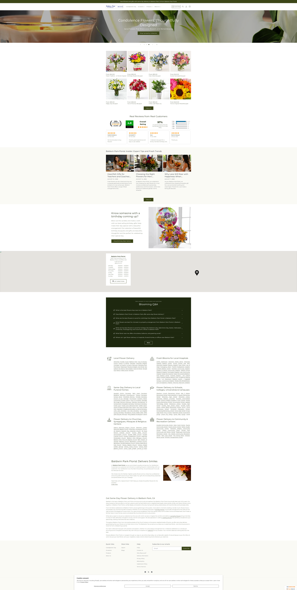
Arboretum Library (175, 404)
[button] (141, 6)
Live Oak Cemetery (133, 411)
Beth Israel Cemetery (140, 393)
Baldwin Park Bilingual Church (137, 438)
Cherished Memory (129, 397)
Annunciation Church (120, 434)
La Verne (129, 365)
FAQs (138, 547)
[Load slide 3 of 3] (149, 44)
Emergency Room (165, 367)
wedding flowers (167, 517)
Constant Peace (142, 398)
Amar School (181, 400)
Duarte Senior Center (174, 427)
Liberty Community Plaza (171, 430)
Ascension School (177, 412)
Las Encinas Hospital (168, 381)
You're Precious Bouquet (134, 103)
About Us (108, 555)
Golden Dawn (143, 405)
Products (108, 553)
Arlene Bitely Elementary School (171, 407)
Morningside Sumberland (135, 414)
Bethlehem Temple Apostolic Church (124, 443)
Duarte (121, 363)
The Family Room (178, 435)
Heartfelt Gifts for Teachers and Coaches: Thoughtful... (119, 175)
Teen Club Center (166, 435)
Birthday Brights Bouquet (135, 76)
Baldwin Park (133, 361)
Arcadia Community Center (165, 425)
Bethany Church (124, 441)
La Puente (123, 365)
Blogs (123, 550)
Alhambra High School (169, 397)
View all (148, 108)
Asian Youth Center (179, 425)
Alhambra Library (184, 397)
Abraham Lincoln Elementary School (168, 393)
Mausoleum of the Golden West (134, 412)
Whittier (131, 370)
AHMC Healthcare (162, 361)
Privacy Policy (84, 582)
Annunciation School (179, 402)
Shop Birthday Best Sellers (122, 241)
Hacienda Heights (141, 363)
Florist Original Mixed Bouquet (179, 103)
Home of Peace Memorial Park (123, 407)
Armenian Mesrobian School (180, 409)
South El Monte (137, 368)
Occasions (109, 550)
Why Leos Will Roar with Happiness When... (176, 175)
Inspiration (120, 409)
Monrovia (135, 365)
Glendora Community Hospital (181, 368)
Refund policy (140, 561)
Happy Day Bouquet (112, 103)
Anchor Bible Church (139, 432)
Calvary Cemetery (141, 395)
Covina (116, 363)
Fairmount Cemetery (141, 404)
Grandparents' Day (111, 547)
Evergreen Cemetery (128, 404)
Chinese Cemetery (141, 397)
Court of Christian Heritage (138, 400)
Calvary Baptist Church (129, 445)
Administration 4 (173, 395)
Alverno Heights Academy (169, 400)
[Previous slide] (140, 44)
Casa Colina (181, 365)
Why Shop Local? (141, 553)
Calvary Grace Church (131, 446)
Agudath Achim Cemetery (122, 393)
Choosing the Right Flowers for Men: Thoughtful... (145, 175)
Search (123, 547)
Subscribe (186, 548)
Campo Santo (118, 397)
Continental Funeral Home (122, 400)
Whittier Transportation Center (174, 437)
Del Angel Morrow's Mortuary (122, 402)
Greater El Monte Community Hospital (168, 370)
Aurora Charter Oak (179, 363)
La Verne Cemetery (141, 409)
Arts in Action (168, 412)
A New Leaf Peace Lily (155, 103)
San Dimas (141, 367)
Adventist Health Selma (175, 361)
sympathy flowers (175, 516)
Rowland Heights (132, 367)
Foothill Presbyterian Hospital (181, 367)
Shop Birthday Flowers (148, 31)
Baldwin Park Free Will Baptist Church (125, 439)
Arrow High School (180, 411)
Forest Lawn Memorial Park (130, 405)
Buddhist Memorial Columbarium (124, 395)
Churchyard (132, 398)
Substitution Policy (142, 564)
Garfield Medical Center (164, 368)
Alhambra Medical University (166, 398)
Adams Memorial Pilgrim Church (124, 427)
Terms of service (141, 566)
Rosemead (124, 367)
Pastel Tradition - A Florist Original (116, 76)
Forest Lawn (117, 405)
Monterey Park (142, 365)
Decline (195, 586)
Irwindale (116, 365)
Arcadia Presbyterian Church (132, 436)
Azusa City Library (167, 414)
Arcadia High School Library (171, 405)
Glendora (132, 363)
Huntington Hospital (173, 372)
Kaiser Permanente (167, 374)
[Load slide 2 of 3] (146, 44)
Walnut (118, 370)
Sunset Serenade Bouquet (177, 76)
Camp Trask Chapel (130, 448)
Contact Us (140, 550)
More (148, 342)
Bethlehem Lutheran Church (138, 441)
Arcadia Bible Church (134, 434)
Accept (148, 586)
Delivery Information (142, 555)
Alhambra (116, 361)
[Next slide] (152, 44)
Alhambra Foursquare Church (138, 429)
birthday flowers (159, 509)
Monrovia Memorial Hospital (181, 382)
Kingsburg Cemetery (129, 409)
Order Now (114, 484)
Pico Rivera (117, 367)
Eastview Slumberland (138, 402)
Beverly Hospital (173, 365)
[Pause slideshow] (156, 44)
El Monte (126, 363)
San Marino (121, 368)
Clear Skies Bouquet (155, 76)
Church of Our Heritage (121, 398)
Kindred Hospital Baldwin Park (169, 377)
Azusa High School (179, 414)
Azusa (127, 361)
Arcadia (122, 361)
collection (150, 530)
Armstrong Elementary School (165, 411)
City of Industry (142, 361)
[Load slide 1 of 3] (144, 44)
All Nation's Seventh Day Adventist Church (127, 431)
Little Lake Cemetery (120, 411)
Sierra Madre (129, 368)
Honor (134, 407)
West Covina (124, 370)
